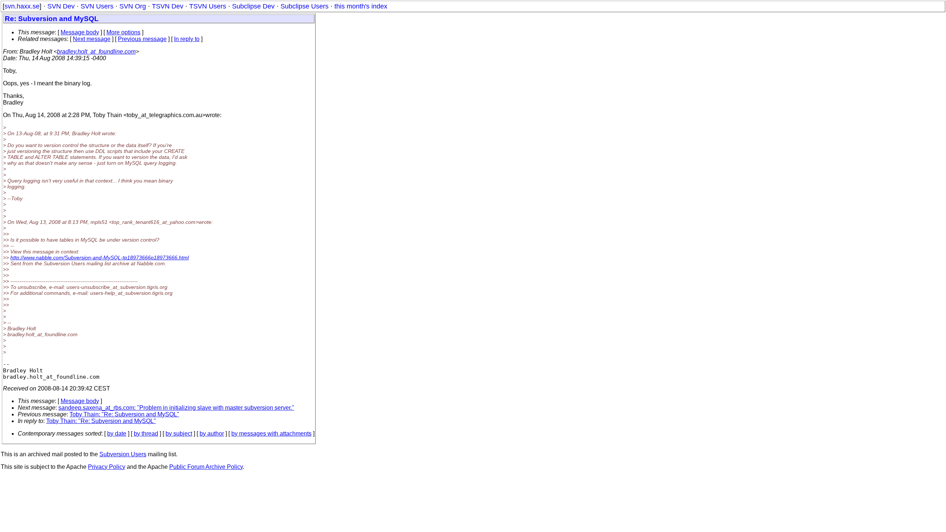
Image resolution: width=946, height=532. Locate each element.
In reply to (187, 39)
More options (123, 32)
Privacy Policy (106, 467)
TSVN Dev (167, 6)
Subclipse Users (304, 6)
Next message (91, 39)
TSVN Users (207, 6)
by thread (146, 433)
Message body (80, 32)
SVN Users (97, 6)
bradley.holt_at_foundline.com (96, 51)
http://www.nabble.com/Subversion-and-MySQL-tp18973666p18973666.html (99, 257)
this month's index (360, 6)
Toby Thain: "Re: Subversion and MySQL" (124, 414)
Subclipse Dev (253, 6)
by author (212, 433)
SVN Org (132, 6)
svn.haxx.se (22, 6)
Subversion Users (122, 454)
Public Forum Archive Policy (206, 467)
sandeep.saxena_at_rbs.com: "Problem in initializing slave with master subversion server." (176, 408)
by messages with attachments (271, 433)
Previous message (142, 39)
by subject (179, 433)
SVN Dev (61, 6)
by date (116, 433)
